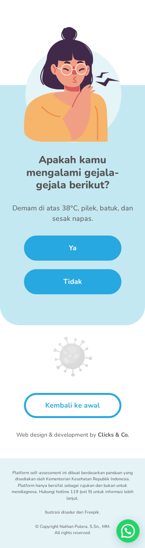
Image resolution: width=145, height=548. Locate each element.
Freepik (92, 512)
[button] (128, 531)
